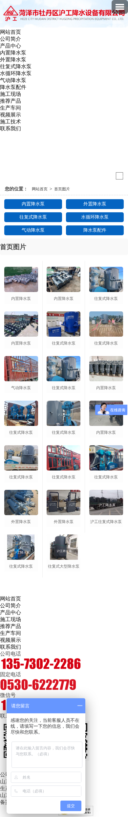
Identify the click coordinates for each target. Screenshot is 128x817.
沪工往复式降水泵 (106, 521)
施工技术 (10, 121)
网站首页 (10, 32)
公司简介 (10, 39)
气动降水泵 (13, 80)
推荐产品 (10, 101)
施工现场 (10, 94)
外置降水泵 (13, 59)
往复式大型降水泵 (63, 566)
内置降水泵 (13, 52)
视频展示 (10, 114)
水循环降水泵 (16, 73)
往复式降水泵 (16, 66)
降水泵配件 (13, 87)
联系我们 (10, 128)
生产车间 (10, 108)
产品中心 (10, 46)
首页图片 (62, 189)
